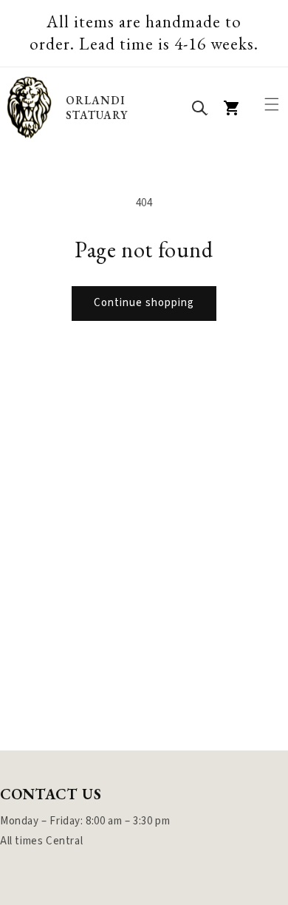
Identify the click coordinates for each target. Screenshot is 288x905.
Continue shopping (144, 303)
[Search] (199, 108)
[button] (272, 104)
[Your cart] (232, 108)
